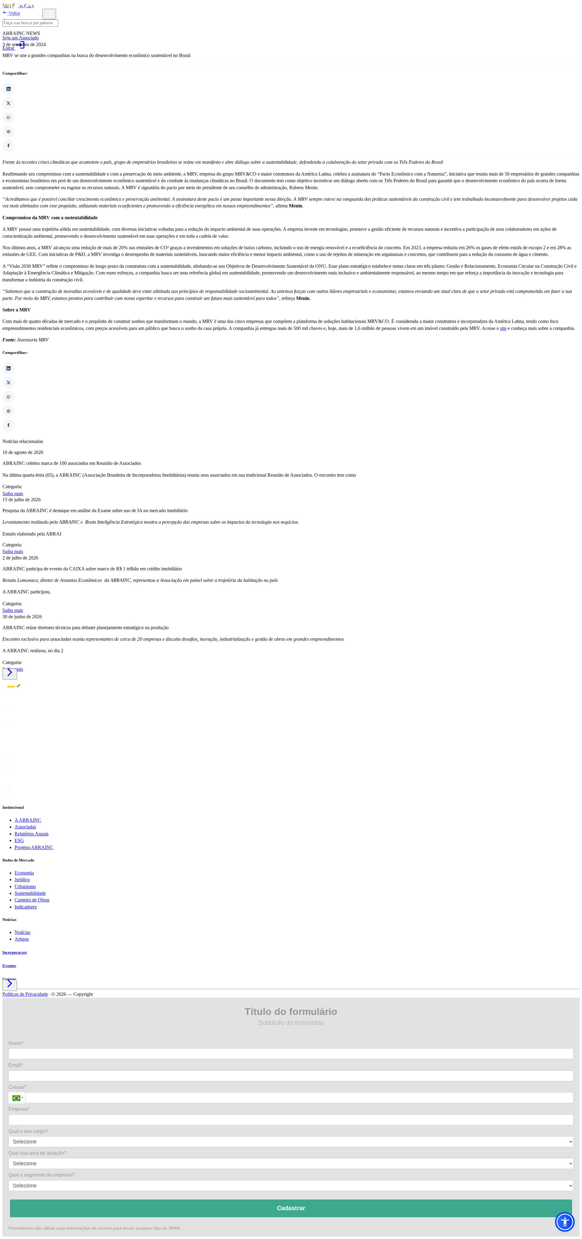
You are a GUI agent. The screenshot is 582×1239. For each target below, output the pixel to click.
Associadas (25, 826)
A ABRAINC (28, 820)
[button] (565, 1222)
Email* (15, 1065)
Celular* (17, 1087)
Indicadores (26, 906)
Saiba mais (12, 493)
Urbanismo (25, 886)
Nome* (15, 1043)
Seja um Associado (20, 37)
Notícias (22, 932)
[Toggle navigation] (49, 14)
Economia (24, 872)
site (503, 328)
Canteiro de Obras (32, 899)
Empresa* (19, 1109)
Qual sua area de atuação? (37, 1153)
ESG (19, 840)
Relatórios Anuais (31, 833)
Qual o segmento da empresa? (41, 1174)
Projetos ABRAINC (34, 847)
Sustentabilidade (30, 893)
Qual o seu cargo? (28, 1131)
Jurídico (22, 879)
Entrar (13, 48)
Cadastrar (291, 1208)
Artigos (22, 939)
